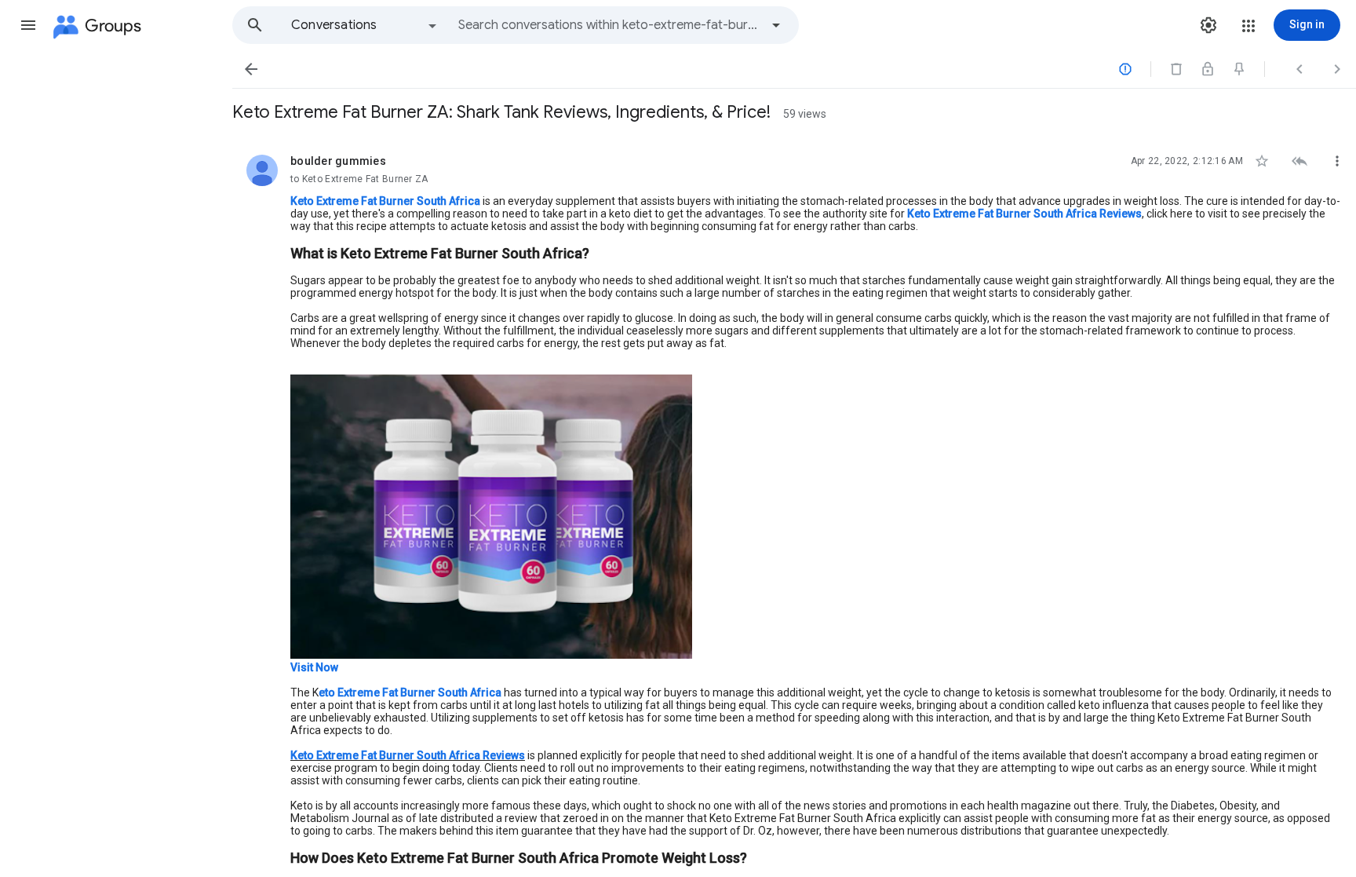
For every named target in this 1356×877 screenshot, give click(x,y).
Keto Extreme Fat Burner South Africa (385, 201)
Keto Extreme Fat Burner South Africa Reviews (1024, 213)
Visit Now (314, 667)
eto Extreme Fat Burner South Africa (410, 692)
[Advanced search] (776, 25)
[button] (28, 25)
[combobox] (608, 25)
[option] (365, 25)
